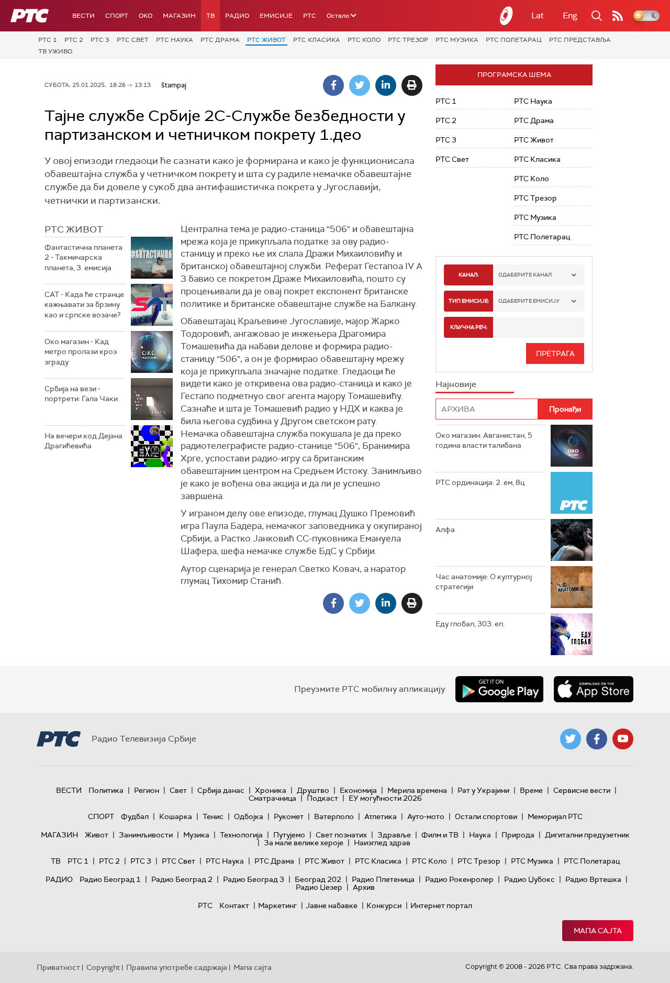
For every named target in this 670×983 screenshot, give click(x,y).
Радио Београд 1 (110, 879)
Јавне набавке (332, 905)
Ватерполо (334, 816)
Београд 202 (318, 879)
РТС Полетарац (514, 40)
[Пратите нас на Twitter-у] (570, 738)
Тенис (213, 816)
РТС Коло (364, 40)
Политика (106, 790)
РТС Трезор (408, 40)
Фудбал (135, 816)
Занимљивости (146, 835)
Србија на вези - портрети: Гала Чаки (81, 394)
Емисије (276, 16)
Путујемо (289, 835)
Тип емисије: (469, 300)
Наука (480, 835)
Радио (237, 16)
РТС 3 (100, 40)
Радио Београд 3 (253, 879)
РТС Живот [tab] (73, 229)
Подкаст (322, 798)
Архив (364, 887)
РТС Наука (174, 40)
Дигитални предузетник (587, 835)
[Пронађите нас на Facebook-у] (596, 738)
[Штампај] (411, 85)
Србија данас (220, 790)
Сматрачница (272, 798)
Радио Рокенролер (459, 879)
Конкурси (383, 905)
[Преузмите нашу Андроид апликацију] (499, 689)
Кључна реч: (468, 327)
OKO (145, 16)
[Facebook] (333, 85)
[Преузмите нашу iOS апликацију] (593, 689)
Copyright (103, 967)
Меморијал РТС (555, 816)
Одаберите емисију (529, 300)
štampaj (173, 85)
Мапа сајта (598, 930)
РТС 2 (73, 40)
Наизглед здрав (382, 842)
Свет (178, 790)
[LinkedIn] (385, 85)
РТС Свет (133, 40)
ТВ (210, 16)
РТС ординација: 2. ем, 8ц (480, 482)
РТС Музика (457, 40)
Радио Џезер (319, 887)
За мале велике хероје (303, 842)
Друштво (313, 790)
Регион (146, 790)
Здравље (394, 835)
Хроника (270, 790)
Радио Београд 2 (182, 879)
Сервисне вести (581, 790)
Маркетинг (277, 905)
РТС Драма (220, 40)
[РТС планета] (506, 15)
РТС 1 (47, 40)
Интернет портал (441, 905)
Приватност (58, 967)
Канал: (468, 274)
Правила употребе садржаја (176, 967)
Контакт (234, 905)
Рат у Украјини (483, 790)
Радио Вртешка (593, 879)
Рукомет (289, 816)
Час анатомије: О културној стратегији (484, 582)
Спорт (116, 16)
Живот (96, 835)
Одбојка (248, 816)
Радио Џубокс (529, 879)
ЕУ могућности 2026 (385, 798)
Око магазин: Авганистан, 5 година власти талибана (484, 440)
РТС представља (580, 40)
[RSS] (617, 15)
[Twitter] (359, 85)
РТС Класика (316, 40)
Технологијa (241, 835)
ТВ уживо (55, 51)
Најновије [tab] (456, 384)
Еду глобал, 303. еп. (470, 623)
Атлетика (380, 816)
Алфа (445, 529)
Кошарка (175, 816)
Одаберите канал (525, 274)
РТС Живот (266, 40)
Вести (83, 16)
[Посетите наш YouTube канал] (622, 738)
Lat (537, 15)
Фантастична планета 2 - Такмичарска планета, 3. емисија (83, 257)
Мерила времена (417, 790)
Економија (358, 790)
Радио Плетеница (383, 879)
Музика (196, 835)
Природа (517, 835)
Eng (570, 15)
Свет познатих (341, 835)
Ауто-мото (425, 816)
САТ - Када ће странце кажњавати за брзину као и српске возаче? (84, 304)
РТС (309, 16)
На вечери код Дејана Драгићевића (83, 441)
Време (531, 790)
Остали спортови (486, 816)
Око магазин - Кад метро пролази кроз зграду (80, 352)
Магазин (179, 16)
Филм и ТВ (440, 835)
